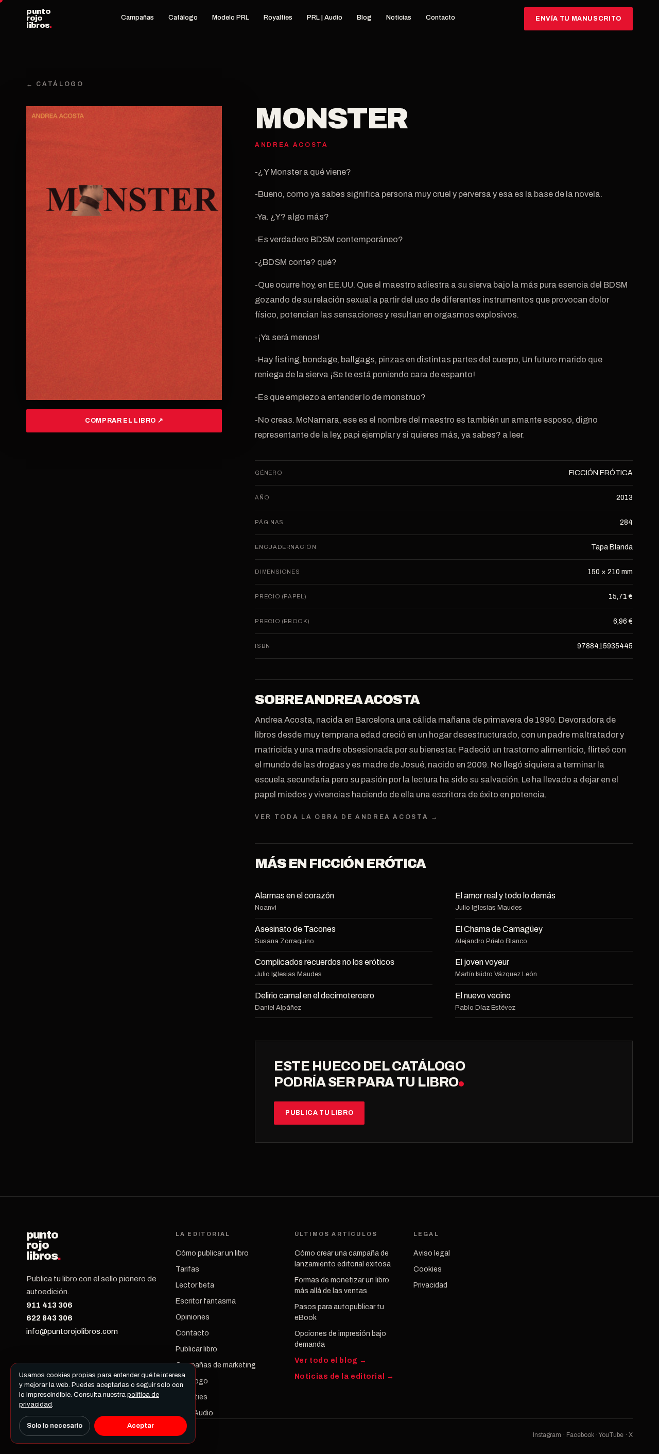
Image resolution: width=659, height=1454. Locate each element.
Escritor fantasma (206, 1301)
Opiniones (193, 1317)
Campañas (137, 17)
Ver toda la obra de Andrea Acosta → (346, 817)
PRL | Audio (324, 17)
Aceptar (140, 1425)
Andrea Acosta (362, 700)
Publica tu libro (319, 1112)
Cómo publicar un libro (212, 1253)
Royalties (278, 17)
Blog (364, 17)
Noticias (398, 17)
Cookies (427, 1269)
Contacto (440, 17)
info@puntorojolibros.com (72, 1331)
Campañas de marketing (216, 1365)
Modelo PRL (230, 17)
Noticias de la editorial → (344, 1376)
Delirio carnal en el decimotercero (314, 995)
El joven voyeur (482, 962)
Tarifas (187, 1269)
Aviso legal (431, 1253)
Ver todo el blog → (330, 1360)
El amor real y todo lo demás (505, 895)
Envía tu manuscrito (578, 18)
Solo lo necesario (54, 1425)
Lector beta (195, 1285)
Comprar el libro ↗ (124, 420)
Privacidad (430, 1285)
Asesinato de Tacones (295, 929)
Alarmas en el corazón (294, 895)
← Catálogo (54, 84)
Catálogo (183, 17)
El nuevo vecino (483, 995)
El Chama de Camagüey (499, 929)
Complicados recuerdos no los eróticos (324, 962)
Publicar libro (196, 1349)
